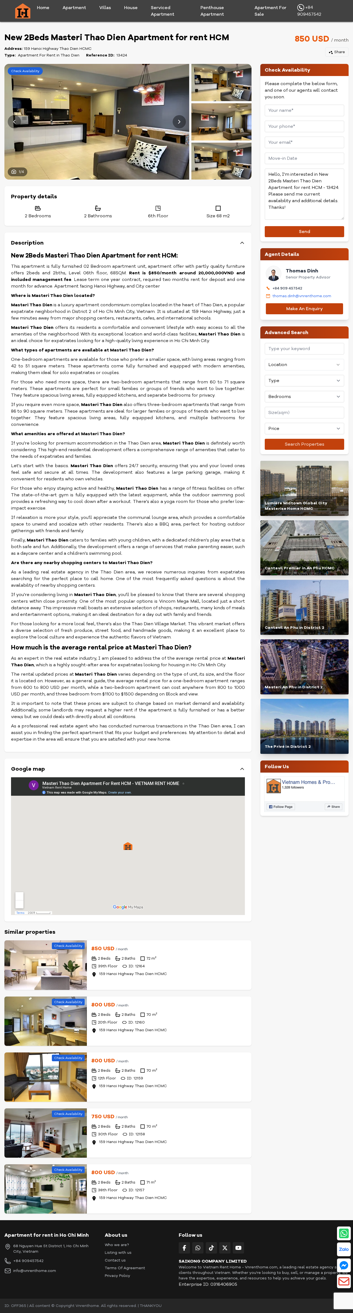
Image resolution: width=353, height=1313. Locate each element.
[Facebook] (184, 1248)
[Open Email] (344, 1281)
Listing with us (118, 1252)
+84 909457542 (309, 11)
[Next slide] (179, 121)
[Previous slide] (14, 121)
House (131, 8)
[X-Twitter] (225, 1248)
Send (304, 232)
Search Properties (304, 444)
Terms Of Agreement (125, 1268)
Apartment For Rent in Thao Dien (48, 55)
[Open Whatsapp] (344, 1233)
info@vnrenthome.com (34, 1270)
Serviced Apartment (162, 11)
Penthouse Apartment (212, 11)
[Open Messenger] (344, 1265)
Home (43, 8)
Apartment (74, 8)
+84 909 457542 (287, 288)
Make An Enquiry (304, 309)
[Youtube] (238, 1248)
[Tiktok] (211, 1248)
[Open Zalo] (344, 1249)
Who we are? (117, 1244)
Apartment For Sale (271, 11)
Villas (105, 8)
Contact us (115, 1260)
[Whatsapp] (198, 1248)
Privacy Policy (117, 1275)
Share (339, 52)
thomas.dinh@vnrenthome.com (301, 296)
